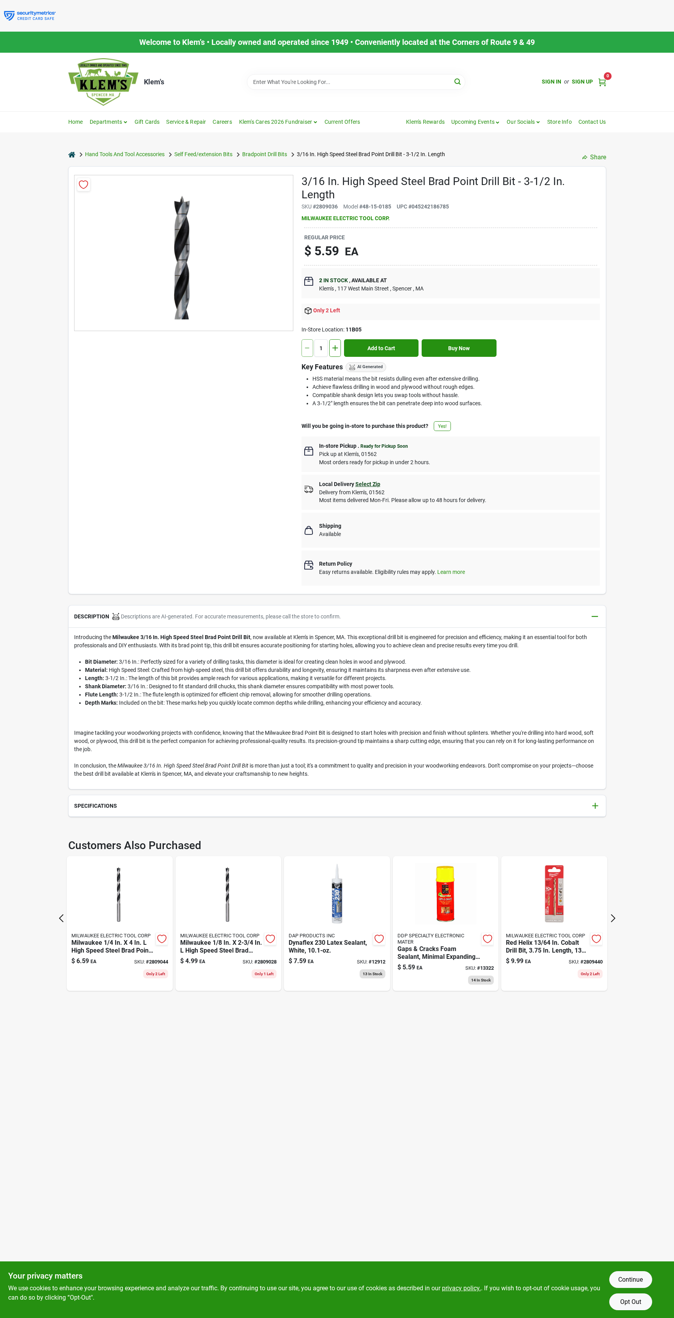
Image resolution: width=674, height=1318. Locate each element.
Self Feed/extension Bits (203, 154)
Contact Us (592, 122)
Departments (106, 122)
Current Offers (342, 122)
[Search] (458, 81)
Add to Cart (381, 348)
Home (75, 122)
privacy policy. (461, 1288)
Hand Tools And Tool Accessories (125, 154)
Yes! (442, 426)
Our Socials (521, 122)
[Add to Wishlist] (83, 184)
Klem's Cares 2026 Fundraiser (275, 122)
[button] (475, 122)
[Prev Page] (61, 918)
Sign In (551, 81)
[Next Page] (613, 918)
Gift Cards (147, 122)
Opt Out (630, 1302)
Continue (630, 1279)
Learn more (451, 572)
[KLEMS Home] (103, 82)
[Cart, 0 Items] (602, 82)
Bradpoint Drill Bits (264, 154)
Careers (222, 122)
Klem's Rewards (425, 122)
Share (598, 157)
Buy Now (459, 348)
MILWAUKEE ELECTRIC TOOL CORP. (346, 218)
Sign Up (582, 81)
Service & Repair (186, 122)
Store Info (559, 122)
